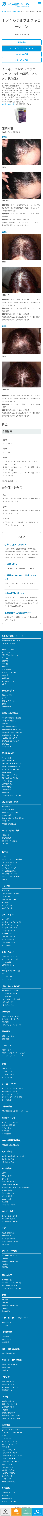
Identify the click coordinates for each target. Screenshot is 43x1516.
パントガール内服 (22, 60)
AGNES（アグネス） (9, 1470)
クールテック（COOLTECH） (12, 1456)
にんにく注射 (6, 1199)
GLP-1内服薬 (6, 1134)
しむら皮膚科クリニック (13, 636)
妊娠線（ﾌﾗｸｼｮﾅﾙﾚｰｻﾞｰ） (10, 1184)
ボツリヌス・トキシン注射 (11, 959)
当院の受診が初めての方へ (11, 655)
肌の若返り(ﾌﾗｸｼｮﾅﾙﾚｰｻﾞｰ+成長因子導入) (16, 1187)
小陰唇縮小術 (6, 806)
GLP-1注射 (5, 1131)
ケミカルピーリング (9, 868)
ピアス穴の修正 (7, 784)
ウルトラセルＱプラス (9, 956)
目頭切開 (5, 723)
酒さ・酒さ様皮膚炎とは (10, 1353)
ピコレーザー (6, 1438)
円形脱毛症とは (7, 1336)
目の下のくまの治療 (11, 986)
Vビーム (4, 1435)
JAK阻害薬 (5, 1342)
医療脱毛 (6, 1031)
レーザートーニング (9, 931)
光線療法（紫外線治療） (10, 1261)
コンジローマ (6, 1325)
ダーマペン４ (6, 1068)
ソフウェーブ (6, 979)
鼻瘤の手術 (5, 792)
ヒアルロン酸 (6, 962)
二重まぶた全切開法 (9, 721)
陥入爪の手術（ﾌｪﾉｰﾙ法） (10, 1222)
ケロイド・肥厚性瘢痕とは (11, 1364)
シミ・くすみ (8, 915)
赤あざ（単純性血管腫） (10, 1241)
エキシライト (6, 1339)
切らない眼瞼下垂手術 (9, 726)
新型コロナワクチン (9, 1381)
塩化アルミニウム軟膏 (9, 1091)
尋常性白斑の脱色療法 (9, 1285)
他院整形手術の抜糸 (9, 1413)
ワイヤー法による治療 (9, 1216)
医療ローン (5, 667)
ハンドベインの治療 (9, 1205)
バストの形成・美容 (11, 830)
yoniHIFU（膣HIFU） (9, 1473)
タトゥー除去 (6, 758)
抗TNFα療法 (6, 1311)
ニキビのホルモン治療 (9, 862)
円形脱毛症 (7, 1332)
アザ (4, 1228)
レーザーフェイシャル (9, 936)
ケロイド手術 (6, 1367)
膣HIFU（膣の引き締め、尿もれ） (13, 818)
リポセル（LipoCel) (8, 1458)
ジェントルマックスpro (10, 1450)
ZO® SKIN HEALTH (8, 942)
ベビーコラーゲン (8, 1002)
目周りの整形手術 (10, 713)
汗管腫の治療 (6, 707)
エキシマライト (7, 1464)
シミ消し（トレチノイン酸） (12, 922)
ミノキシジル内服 (22, 54)
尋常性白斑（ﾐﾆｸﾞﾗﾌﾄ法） (10, 778)
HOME (4, 11)
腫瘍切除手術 (8, 690)
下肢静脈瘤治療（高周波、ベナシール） (15, 1111)
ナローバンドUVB (8, 1467)
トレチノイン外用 (8, 1005)
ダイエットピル (7, 1128)
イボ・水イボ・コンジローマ (15, 1318)
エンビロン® (6, 945)
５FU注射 (5, 1370)
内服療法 (5, 1264)
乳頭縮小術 (5, 835)
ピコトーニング (7, 933)
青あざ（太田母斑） (9, 1233)
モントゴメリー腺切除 (9, 841)
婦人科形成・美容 (10, 802)
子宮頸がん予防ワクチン (10, 1384)
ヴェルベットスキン (9, 1074)
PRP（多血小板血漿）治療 (11, 971)
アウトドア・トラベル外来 (11, 1418)
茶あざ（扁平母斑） (9, 1238)
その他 (5, 1397)
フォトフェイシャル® (9, 928)
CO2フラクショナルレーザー (12, 1432)
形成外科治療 (8, 753)
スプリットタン (7, 781)
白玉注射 (5, 1202)
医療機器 (6, 1425)
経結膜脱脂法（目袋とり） (11, 735)
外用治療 (5, 1258)
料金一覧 (5, 664)
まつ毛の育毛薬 (7, 1190)
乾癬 (4, 1295)
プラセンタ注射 (7, 1196)
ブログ (4, 675)
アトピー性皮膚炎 (10, 1251)
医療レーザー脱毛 (8, 1036)
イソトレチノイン (8, 865)
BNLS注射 (5, 1022)
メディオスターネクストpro (11, 1453)
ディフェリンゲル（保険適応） (12, 859)
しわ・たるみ (8, 952)
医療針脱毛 (5, 1039)
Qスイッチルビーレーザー (11, 925)
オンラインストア (8, 672)
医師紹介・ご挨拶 (8, 649)
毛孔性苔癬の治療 (8, 1193)
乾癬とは (5, 1299)
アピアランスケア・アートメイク (13, 1053)
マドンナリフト (7, 976)
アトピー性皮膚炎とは (9, 1255)
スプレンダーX (7, 1447)
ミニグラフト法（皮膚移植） (12, 1283)
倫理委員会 (5, 678)
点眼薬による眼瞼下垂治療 (11, 1416)
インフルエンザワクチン (10, 1387)
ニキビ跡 (6, 886)
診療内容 (5, 661)
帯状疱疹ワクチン (8, 1390)
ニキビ (5, 852)
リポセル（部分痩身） (9, 1125)
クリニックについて (9, 652)
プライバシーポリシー (9, 681)
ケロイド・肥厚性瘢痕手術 (11, 766)
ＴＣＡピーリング (8, 905)
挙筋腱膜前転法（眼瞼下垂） (12, 729)
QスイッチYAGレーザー (10, 1444)
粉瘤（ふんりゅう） (9, 701)
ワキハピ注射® (7, 1100)
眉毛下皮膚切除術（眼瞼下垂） (12, 732)
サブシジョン (6, 891)
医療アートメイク (8, 1050)
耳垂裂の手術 (6, 787)
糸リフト (5, 973)
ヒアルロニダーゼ (8, 965)
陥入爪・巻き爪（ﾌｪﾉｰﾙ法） (11, 769)
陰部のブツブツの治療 (9, 1404)
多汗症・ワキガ (9, 1084)
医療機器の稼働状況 (9, 1482)
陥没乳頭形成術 (7, 838)
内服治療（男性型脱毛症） (11, 1145)
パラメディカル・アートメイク (12, 795)
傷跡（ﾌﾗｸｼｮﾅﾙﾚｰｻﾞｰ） (9, 761)
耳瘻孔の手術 (6, 789)
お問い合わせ (6, 669)
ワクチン (6, 1377)
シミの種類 (5, 919)
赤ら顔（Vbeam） (8, 1179)
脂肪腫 (4, 704)
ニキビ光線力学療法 (9, 871)
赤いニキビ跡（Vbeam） (10, 899)
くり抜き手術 (6, 896)
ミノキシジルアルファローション (21, 48)
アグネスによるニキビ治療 (11, 877)
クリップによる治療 (9, 1219)
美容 (9, 11)
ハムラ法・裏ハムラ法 (9, 738)
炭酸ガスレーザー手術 (9, 775)
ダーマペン (5, 879)
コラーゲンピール (8, 1071)
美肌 (4, 1064)
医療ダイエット (9, 1118)
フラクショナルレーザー (10, 893)
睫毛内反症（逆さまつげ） (11, 741)
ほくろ (4, 698)
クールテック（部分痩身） (11, 1122)
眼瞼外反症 (5, 744)
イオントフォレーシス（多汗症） (13, 1088)
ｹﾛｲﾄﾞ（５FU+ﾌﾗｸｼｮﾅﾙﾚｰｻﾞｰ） (12, 764)
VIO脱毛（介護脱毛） (9, 824)
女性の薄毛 (17, 11)
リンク (4, 684)
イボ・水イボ (6, 1322)
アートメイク (6, 747)
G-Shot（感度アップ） (9, 815)
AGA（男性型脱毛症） (12, 1140)
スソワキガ (5, 821)
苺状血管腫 (5, 1244)
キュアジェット (7, 908)
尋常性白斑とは (7, 1280)
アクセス (5, 658)
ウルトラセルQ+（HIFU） (11, 1016)
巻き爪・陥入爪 (9, 1211)
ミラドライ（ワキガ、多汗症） (12, 1097)
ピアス (4, 1173)
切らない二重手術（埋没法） (12, 718)
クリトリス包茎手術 (9, 809)
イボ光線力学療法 (8, 1407)
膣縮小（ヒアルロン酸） (10, 812)
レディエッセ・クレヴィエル (12, 1025)
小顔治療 (6, 1012)
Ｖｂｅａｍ (5, 968)
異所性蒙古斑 (6, 1236)
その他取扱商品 (7, 1498)
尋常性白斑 (7, 1275)
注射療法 (5, 1267)
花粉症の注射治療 (8, 1401)
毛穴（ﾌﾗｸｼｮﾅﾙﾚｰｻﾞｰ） (9, 1181)
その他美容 (7, 1168)
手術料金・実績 (7, 695)
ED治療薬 (5, 1410)
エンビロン (5, 1496)
